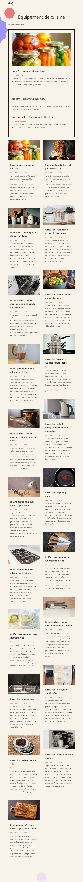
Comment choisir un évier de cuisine (22, 699)
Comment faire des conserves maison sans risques (28, 71)
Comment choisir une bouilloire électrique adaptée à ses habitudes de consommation (57, 427)
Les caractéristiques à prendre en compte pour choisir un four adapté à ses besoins (23, 437)
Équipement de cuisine (20, 75)
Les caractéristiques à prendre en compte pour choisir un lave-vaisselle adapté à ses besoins (22, 304)
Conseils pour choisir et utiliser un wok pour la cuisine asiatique (33, 117)
